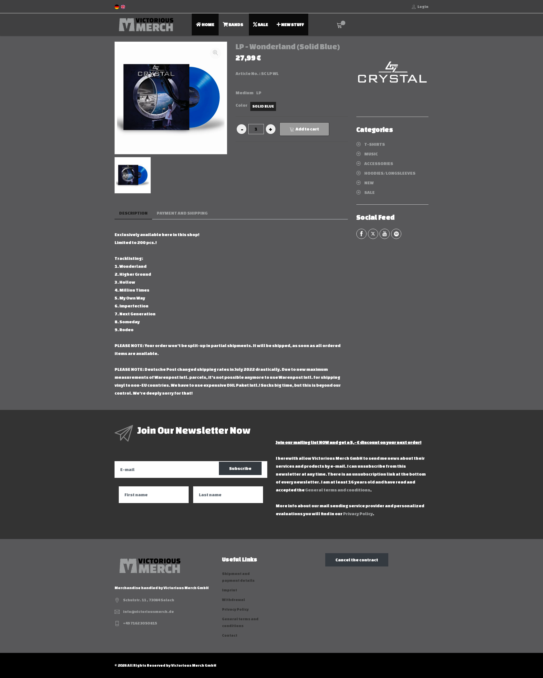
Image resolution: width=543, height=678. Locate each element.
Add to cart (307, 129)
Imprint (229, 590)
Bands (235, 24)
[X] (373, 234)
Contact (229, 635)
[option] (133, 175)
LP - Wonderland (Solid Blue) (288, 46)
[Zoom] (215, 53)
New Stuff (292, 24)
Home (207, 24)
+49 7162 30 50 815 (140, 623)
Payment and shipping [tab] (182, 213)
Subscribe (240, 468)
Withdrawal (233, 600)
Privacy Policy (358, 513)
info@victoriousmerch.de (148, 611)
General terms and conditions (337, 489)
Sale (262, 24)
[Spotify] (396, 234)
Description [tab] (133, 213)
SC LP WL (270, 73)
